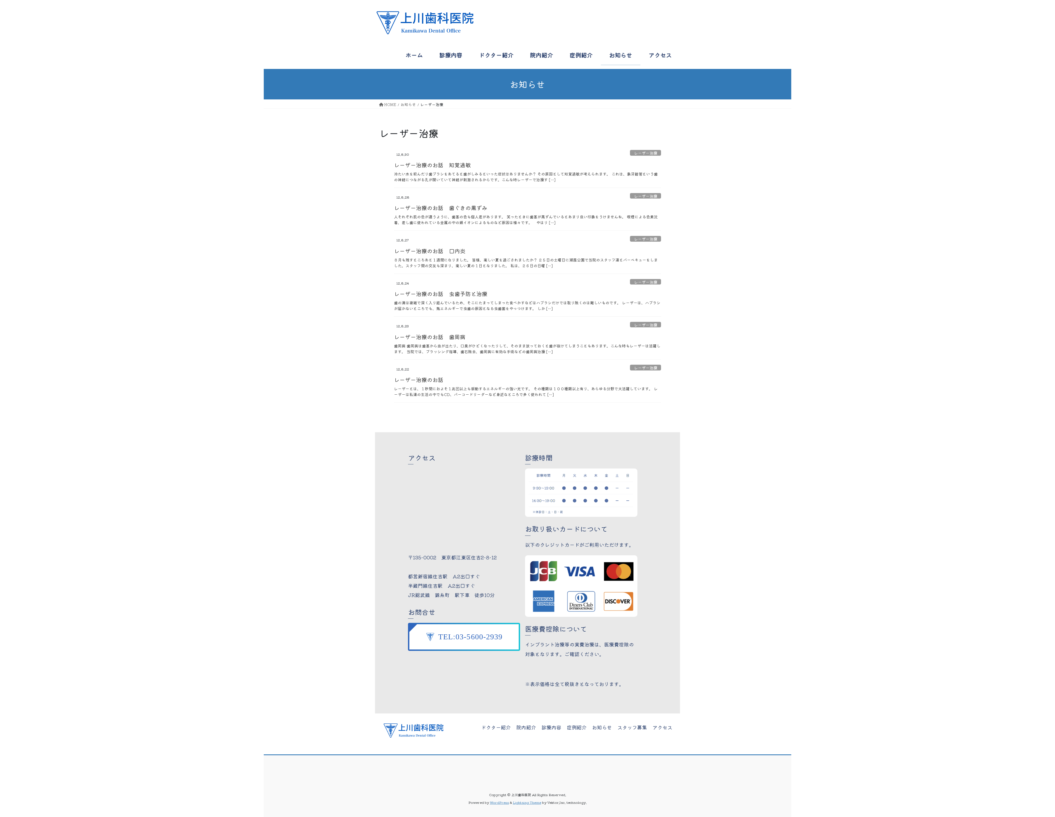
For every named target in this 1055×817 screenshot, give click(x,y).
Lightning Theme (527, 802)
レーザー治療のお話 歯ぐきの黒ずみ (440, 208)
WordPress (499, 802)
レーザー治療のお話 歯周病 (429, 337)
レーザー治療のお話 (418, 380)
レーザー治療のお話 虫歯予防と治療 (440, 294)
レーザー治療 (645, 152)
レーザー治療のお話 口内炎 (429, 251)
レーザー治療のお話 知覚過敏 (432, 165)
